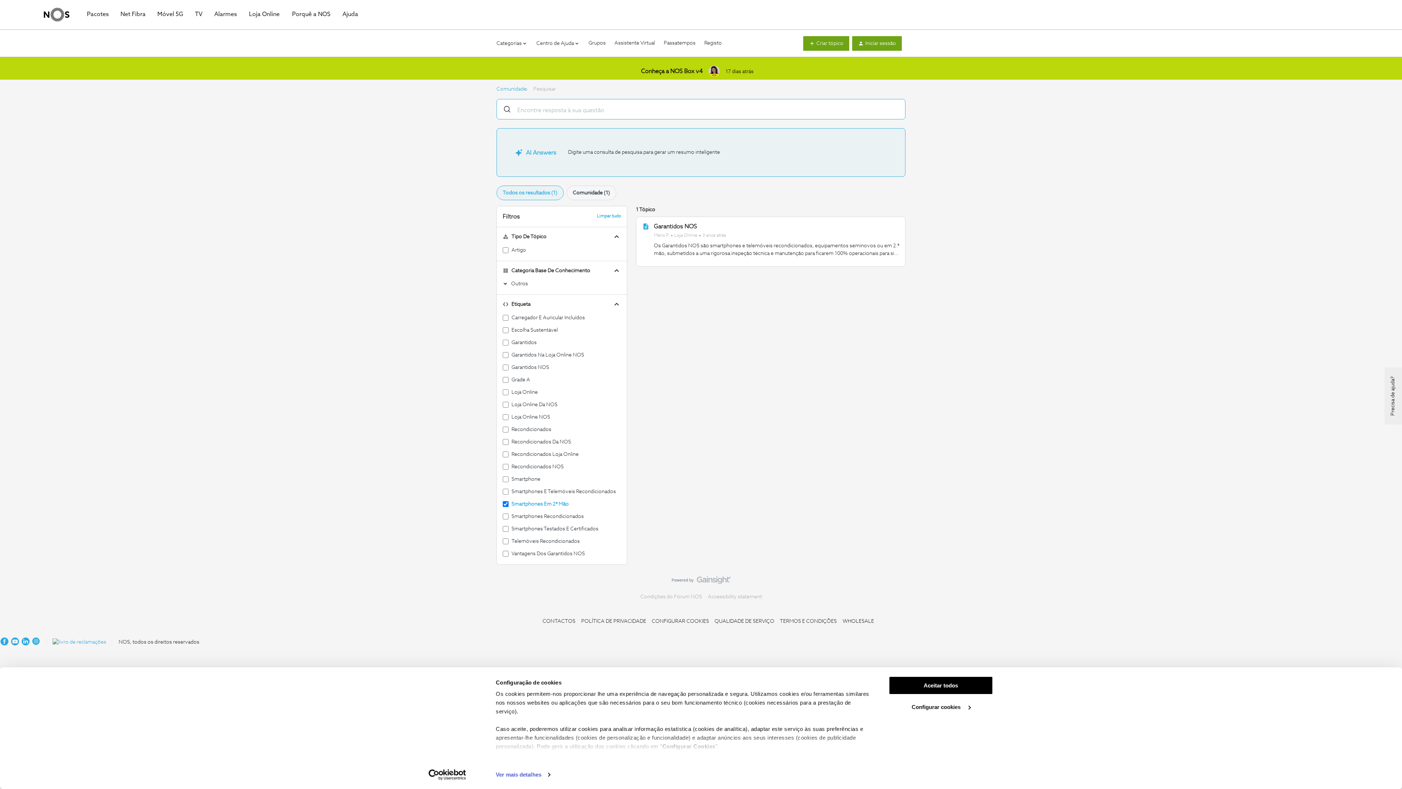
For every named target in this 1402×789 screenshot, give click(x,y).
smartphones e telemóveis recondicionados (564, 491)
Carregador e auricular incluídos (548, 317)
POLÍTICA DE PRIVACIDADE (613, 621)
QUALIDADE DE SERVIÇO (744, 621)
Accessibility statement (735, 596)
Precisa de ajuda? (1392, 396)
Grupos (597, 43)
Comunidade (511, 89)
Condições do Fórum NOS (671, 596)
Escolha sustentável (535, 330)
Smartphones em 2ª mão (540, 504)
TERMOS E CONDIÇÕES (808, 621)
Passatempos (680, 43)
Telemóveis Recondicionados (546, 541)
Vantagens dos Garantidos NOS (548, 553)
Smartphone (526, 479)
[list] (690, 235)
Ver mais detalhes (518, 774)
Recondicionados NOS (538, 466)
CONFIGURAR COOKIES (680, 621)
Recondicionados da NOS (541, 442)
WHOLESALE (858, 621)
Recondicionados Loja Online (545, 454)
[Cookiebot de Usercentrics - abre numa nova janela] (447, 774)
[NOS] (56, 15)
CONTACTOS (559, 621)
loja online (525, 392)
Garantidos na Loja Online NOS (548, 355)
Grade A (521, 379)
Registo (713, 43)
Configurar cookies (937, 707)
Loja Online (685, 235)
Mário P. (661, 235)
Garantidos (524, 342)
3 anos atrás (714, 235)
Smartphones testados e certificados (555, 528)
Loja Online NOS (531, 417)
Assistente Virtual (634, 43)
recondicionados (531, 429)
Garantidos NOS (530, 367)
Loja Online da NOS (535, 404)
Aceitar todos (941, 685)
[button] (826, 43)
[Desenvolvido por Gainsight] (701, 581)
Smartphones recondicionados (548, 516)
